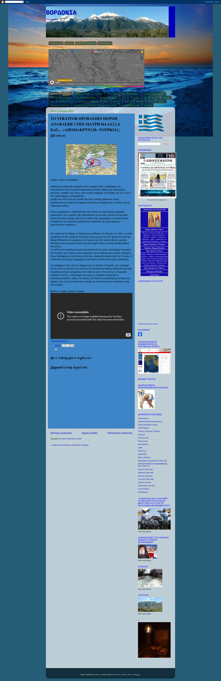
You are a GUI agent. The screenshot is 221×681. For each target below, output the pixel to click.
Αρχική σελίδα (56, 43)
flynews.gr (142, 451)
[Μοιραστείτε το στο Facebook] (70, 345)
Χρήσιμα (114, 98)
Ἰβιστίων (154, 237)
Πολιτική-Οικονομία (82, 94)
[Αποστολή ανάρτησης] (55, 349)
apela (140, 448)
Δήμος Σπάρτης (144, 457)
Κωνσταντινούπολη (93, 105)
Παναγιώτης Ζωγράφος (130, 105)
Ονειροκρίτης (143, 418)
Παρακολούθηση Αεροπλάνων (150, 421)
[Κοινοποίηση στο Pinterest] (72, 345)
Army (124, 98)
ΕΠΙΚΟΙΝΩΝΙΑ (104, 43)
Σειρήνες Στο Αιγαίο (66, 101)
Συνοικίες (148, 105)
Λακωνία (154, 98)
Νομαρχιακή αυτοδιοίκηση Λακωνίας (152, 461)
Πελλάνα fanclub (144, 482)
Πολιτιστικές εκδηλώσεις (60, 105)
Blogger (137, 674)
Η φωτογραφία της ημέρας (153, 94)
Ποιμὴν (143, 254)
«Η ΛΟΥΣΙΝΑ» (144, 489)
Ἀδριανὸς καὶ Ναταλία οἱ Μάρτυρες (153, 233)
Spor (145, 98)
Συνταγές (166, 98)
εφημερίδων (163, 200)
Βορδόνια (140, 101)
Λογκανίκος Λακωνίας (146, 486)
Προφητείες (94, 101)
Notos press (143, 441)
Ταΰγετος (161, 101)
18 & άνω (117, 101)
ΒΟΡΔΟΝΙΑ (61, 13)
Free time (82, 101)
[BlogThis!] (65, 345)
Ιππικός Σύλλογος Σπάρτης (149, 431)
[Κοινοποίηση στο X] (68, 345)
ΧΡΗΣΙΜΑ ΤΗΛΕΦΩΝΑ (86, 43)
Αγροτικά (128, 101)
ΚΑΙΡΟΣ (69, 43)
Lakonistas (142, 454)
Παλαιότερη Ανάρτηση (119, 433)
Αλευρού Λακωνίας (145, 469)
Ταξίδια (106, 101)
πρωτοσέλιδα (153, 200)
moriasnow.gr (143, 438)
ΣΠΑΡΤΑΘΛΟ (143, 428)
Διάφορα (54, 94)
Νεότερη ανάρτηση (61, 433)
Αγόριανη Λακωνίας (145, 472)
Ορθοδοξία (66, 94)
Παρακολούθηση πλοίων (148, 425)
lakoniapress (143, 444)
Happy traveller (111, 105)
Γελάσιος (163, 241)
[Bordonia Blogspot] (140, 336)
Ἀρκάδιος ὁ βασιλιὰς (150, 265)
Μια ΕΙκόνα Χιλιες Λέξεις (86, 98)
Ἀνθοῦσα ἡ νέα (161, 263)
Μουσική (103, 98)
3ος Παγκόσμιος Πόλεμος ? (61, 98)
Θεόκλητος (161, 265)
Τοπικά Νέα (134, 98)
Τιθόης (152, 239)
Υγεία (52, 101)
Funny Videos (112, 94)
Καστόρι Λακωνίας (145, 476)
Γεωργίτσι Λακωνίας (146, 479)
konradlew (122, 674)
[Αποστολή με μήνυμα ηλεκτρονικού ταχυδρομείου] (63, 345)
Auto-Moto (98, 94)
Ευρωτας (77, 105)
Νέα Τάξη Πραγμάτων (130, 94)
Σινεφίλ (150, 101)
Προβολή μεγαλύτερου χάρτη (148, 324)
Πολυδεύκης (143, 492)
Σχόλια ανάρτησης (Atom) (71, 439)
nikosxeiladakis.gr (59, 341)
